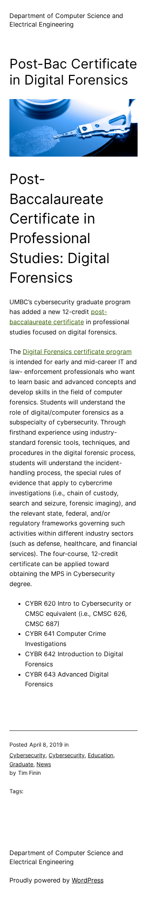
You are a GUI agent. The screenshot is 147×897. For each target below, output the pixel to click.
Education (100, 755)
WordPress (87, 880)
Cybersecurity (27, 755)
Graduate (21, 764)
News (43, 764)
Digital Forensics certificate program (77, 352)
